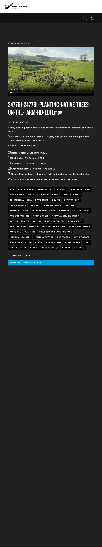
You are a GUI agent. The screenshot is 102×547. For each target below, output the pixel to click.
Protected (63, 237)
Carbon (44, 195)
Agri (12, 189)
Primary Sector (44, 237)
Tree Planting (18, 248)
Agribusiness (26, 189)
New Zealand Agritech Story (47, 226)
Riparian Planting (20, 242)
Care (55, 195)
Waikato (54, 179)
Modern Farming (19, 216)
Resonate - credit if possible (37, 169)
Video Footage (50, 248)
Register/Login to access (25, 262)
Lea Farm (27, 179)
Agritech (61, 189)
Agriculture (45, 189)
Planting (30, 232)
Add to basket (21, 256)
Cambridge (40, 179)
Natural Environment (65, 216)
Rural (39, 242)
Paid (71, 226)
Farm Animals (17, 205)
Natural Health (19, 221)
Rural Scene (53, 242)
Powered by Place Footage (55, 232)
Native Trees (40, 216)
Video (33, 248)
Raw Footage (81, 237)
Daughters (41, 200)
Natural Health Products (49, 221)
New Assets (75, 221)
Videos (66, 248)
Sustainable (72, 242)
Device (56, 200)
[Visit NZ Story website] (15, 6)
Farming (34, 205)
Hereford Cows (19, 210)
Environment (71, 200)
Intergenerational (44, 210)
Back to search (19, 44)
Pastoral (15, 232)
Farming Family (52, 205)
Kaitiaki (64, 210)
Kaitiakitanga (81, 210)
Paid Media (83, 226)
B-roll (32, 195)
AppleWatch (16, 195)
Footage (70, 205)
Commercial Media (20, 200)
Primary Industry (20, 237)
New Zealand (68, 179)
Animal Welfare (81, 189)
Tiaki (86, 242)
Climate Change (71, 195)
